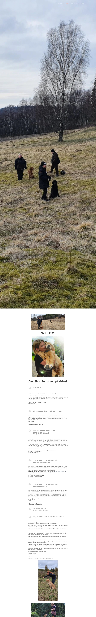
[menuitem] (59, 3)
